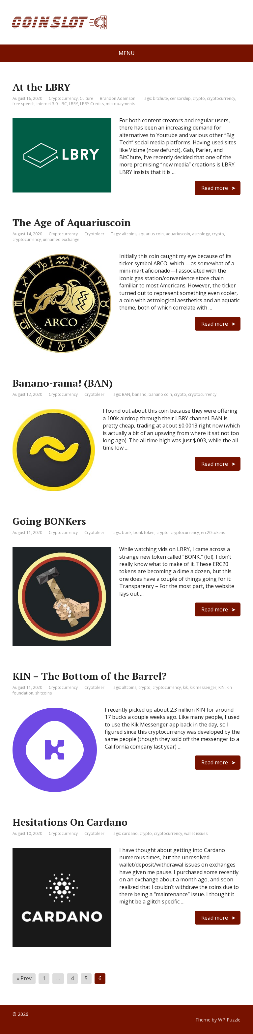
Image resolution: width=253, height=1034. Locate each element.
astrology (201, 234)
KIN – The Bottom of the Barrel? (89, 676)
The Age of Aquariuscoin (72, 222)
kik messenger (203, 687)
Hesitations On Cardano (70, 822)
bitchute (160, 98)
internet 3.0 (47, 103)
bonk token (144, 532)
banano (139, 394)
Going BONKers (49, 521)
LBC (63, 103)
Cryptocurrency (63, 98)
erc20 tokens (213, 532)
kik (185, 687)
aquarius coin (151, 234)
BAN (126, 394)
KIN (221, 687)
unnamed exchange (61, 239)
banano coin (160, 394)
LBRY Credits (92, 103)
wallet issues (196, 833)
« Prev (24, 978)
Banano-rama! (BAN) (63, 383)
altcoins (129, 234)
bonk (126, 532)
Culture (86, 98)
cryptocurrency (221, 98)
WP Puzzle (229, 1020)
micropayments (120, 103)
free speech (24, 103)
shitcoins (43, 693)
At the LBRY (41, 87)
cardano (130, 833)
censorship (180, 98)
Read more (214, 188)
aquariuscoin (178, 234)
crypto (199, 98)
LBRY (73, 103)
